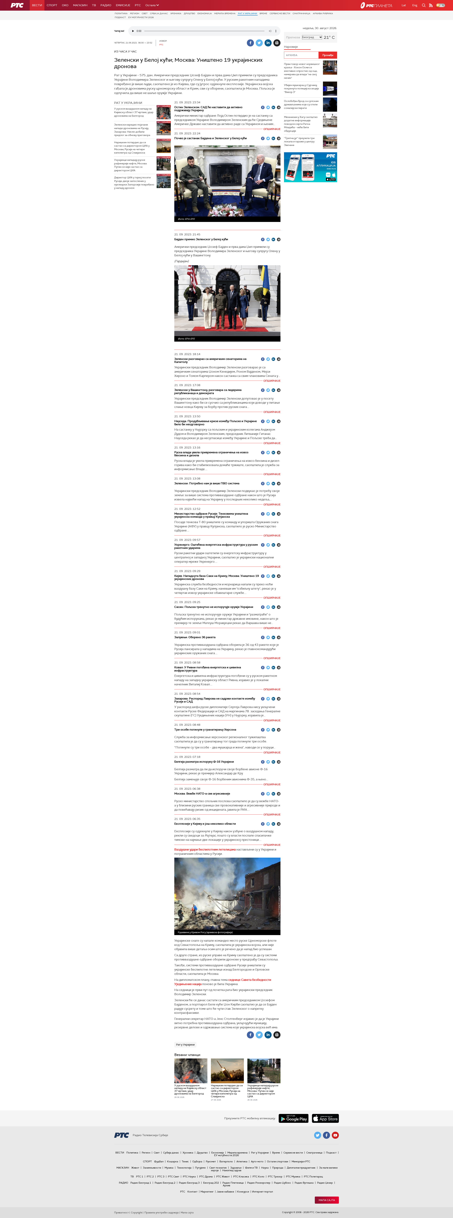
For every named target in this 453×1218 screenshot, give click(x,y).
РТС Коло (258, 1176)
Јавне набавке (225, 1191)
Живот (135, 1167)
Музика (169, 1167)
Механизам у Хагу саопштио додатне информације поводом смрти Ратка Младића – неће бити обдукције (301, 123)
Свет (145, 13)
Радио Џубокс (282, 1182)
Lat (404, 5)
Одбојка (197, 1161)
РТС (138, 5)
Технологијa (184, 1167)
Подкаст (120, 17)
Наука (265, 1167)
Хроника (175, 13)
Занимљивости (152, 1167)
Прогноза (293, 37)
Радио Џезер (325, 1182)
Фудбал (159, 1161)
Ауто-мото (257, 1161)
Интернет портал (262, 1191)
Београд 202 (211, 1182)
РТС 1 (139, 1176)
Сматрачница (301, 13)
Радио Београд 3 (189, 1182)
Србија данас (159, 13)
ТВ (94, 5)
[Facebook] (250, 42)
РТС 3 (160, 1176)
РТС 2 (150, 1176)
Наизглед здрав (231, 1170)
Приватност (121, 1212)
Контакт (192, 1191)
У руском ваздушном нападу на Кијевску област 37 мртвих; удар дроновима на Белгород (133, 112)
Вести (37, 5)
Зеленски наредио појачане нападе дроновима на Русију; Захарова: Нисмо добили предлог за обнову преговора (132, 130)
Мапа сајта (327, 1200)
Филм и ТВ (251, 1167)
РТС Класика (241, 1176)
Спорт (52, 5)
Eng (414, 5)
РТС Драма (206, 1176)
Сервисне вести (280, 13)
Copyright (136, 1212)
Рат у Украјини (247, 13)
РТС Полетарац (313, 1176)
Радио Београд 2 (165, 1182)
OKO (65, 5)
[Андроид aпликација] (310, 167)
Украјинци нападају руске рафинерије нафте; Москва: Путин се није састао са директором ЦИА (130, 165)
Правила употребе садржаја (161, 1212)
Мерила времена (225, 13)
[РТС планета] (376, 5)
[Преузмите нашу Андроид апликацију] (293, 1118)
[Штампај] (276, 42)
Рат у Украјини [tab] (128, 103)
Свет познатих (218, 1167)
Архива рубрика (323, 13)
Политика (121, 13)
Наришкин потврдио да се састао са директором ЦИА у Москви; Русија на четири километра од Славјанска (132, 147)
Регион (134, 13)
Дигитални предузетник (301, 1167)
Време (263, 13)
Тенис (185, 1161)
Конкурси (243, 1191)
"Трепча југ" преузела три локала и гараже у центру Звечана (299, 141)
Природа (277, 1167)
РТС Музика (293, 1176)
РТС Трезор (275, 1176)
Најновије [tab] (291, 47)
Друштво (189, 13)
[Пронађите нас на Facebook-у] (326, 1135)
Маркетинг (207, 1191)
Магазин (80, 5)
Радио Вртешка (304, 1182)
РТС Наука (189, 1176)
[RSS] (430, 5)
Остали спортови (277, 1161)
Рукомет (211, 1161)
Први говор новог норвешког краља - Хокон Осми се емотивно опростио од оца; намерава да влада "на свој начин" (302, 70)
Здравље (236, 1167)
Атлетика (241, 1161)
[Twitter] (259, 42)
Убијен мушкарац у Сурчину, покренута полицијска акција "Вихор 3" (301, 88)
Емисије (123, 5)
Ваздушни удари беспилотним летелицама (205, 849)
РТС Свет (173, 1176)
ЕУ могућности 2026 (141, 17)
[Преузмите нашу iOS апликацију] (325, 1118)
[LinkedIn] (268, 42)
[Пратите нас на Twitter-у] (317, 1135)
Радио (106, 5)
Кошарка (172, 1161)
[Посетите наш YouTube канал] (335, 1135)
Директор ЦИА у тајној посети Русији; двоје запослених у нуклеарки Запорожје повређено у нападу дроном (134, 182)
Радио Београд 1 (140, 1182)
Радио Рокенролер (258, 1182)
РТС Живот (223, 1176)
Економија (204, 13)
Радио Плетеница (233, 1182)
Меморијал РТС (301, 1161)
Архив (226, 1185)
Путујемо (200, 1167)
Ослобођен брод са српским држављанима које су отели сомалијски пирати (301, 104)
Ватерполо (226, 1161)
